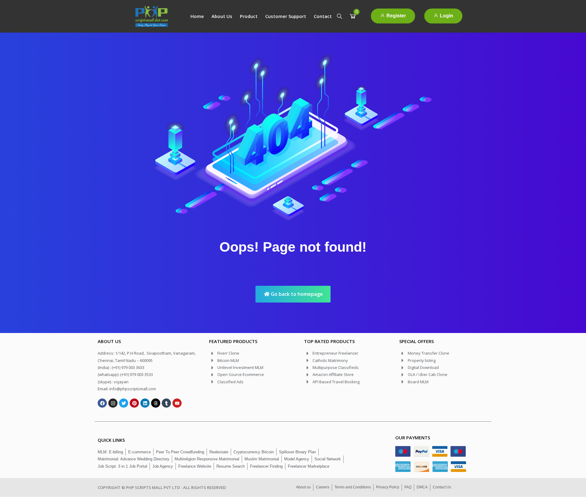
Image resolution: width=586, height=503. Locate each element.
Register (395, 15)
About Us (222, 16)
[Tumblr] (166, 403)
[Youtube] (177, 403)
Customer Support (285, 16)
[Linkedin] (145, 403)
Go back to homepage (296, 294)
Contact (323, 16)
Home (197, 16)
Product (249, 16)
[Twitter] (123, 403)
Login (446, 15)
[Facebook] (102, 403)
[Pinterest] (134, 403)
